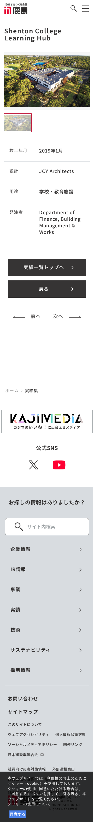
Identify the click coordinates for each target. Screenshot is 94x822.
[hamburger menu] (85, 8)
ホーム (12, 391)
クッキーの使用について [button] (29, 804)
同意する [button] (18, 814)
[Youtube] (59, 464)
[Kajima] (16, 8)
